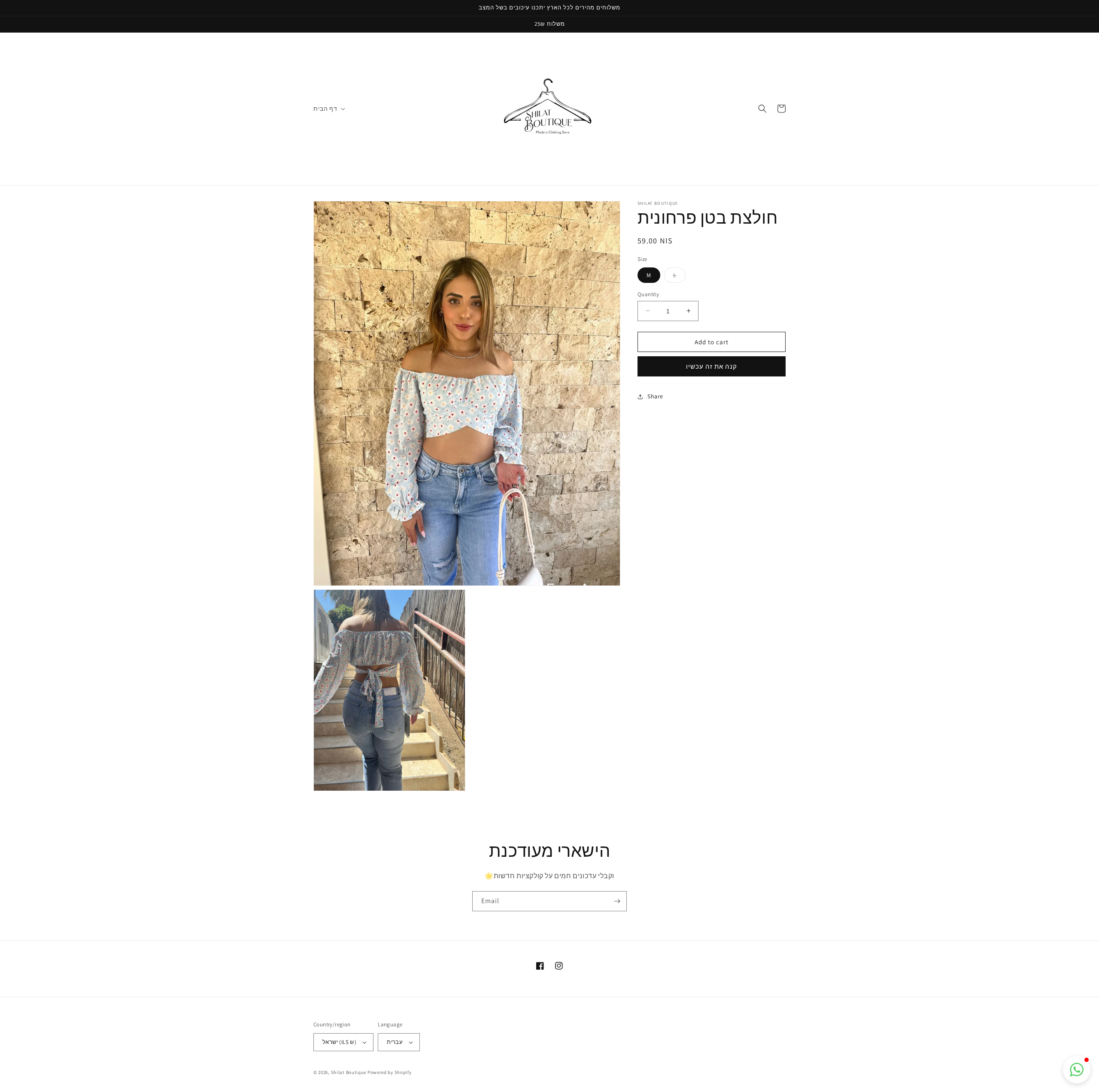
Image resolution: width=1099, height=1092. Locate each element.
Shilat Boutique (349, 1072)
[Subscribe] (616, 901)
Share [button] (655, 396)
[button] (328, 109)
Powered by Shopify (389, 1072)
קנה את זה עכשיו (711, 366)
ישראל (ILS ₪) (339, 1042)
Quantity (648, 293)
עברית (395, 1042)
